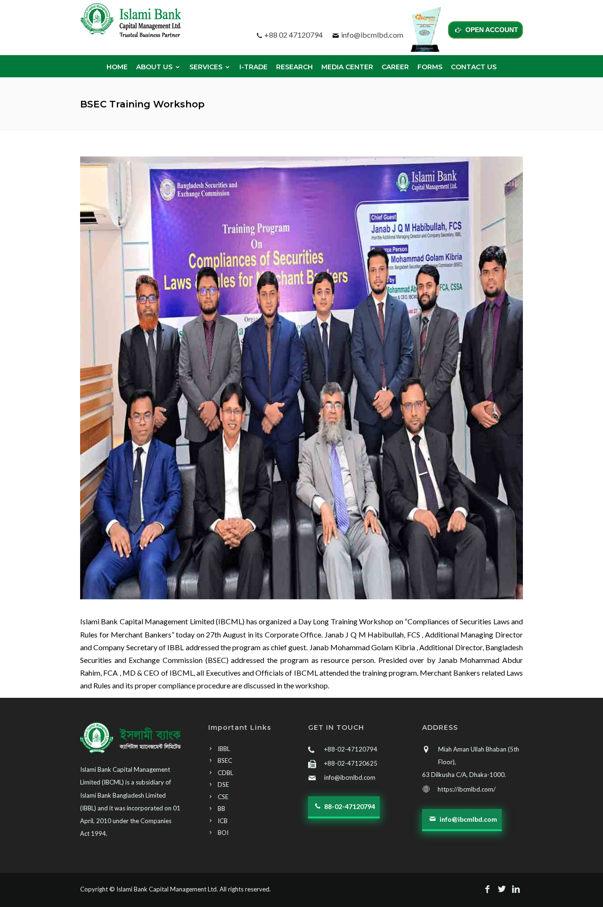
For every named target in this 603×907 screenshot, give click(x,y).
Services (205, 67)
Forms (429, 67)
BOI (223, 832)
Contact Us (474, 67)
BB (221, 808)
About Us (154, 67)
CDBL (225, 772)
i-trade (253, 67)
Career (395, 67)
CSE (223, 797)
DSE (223, 784)
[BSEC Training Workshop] (301, 377)
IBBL (224, 748)
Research (294, 67)
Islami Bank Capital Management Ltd (166, 889)
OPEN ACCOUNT (491, 29)
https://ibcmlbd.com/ (467, 789)
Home (117, 67)
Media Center (347, 67)
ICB (223, 821)
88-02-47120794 (349, 806)
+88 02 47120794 (293, 34)
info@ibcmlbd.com (372, 34)
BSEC (225, 760)
